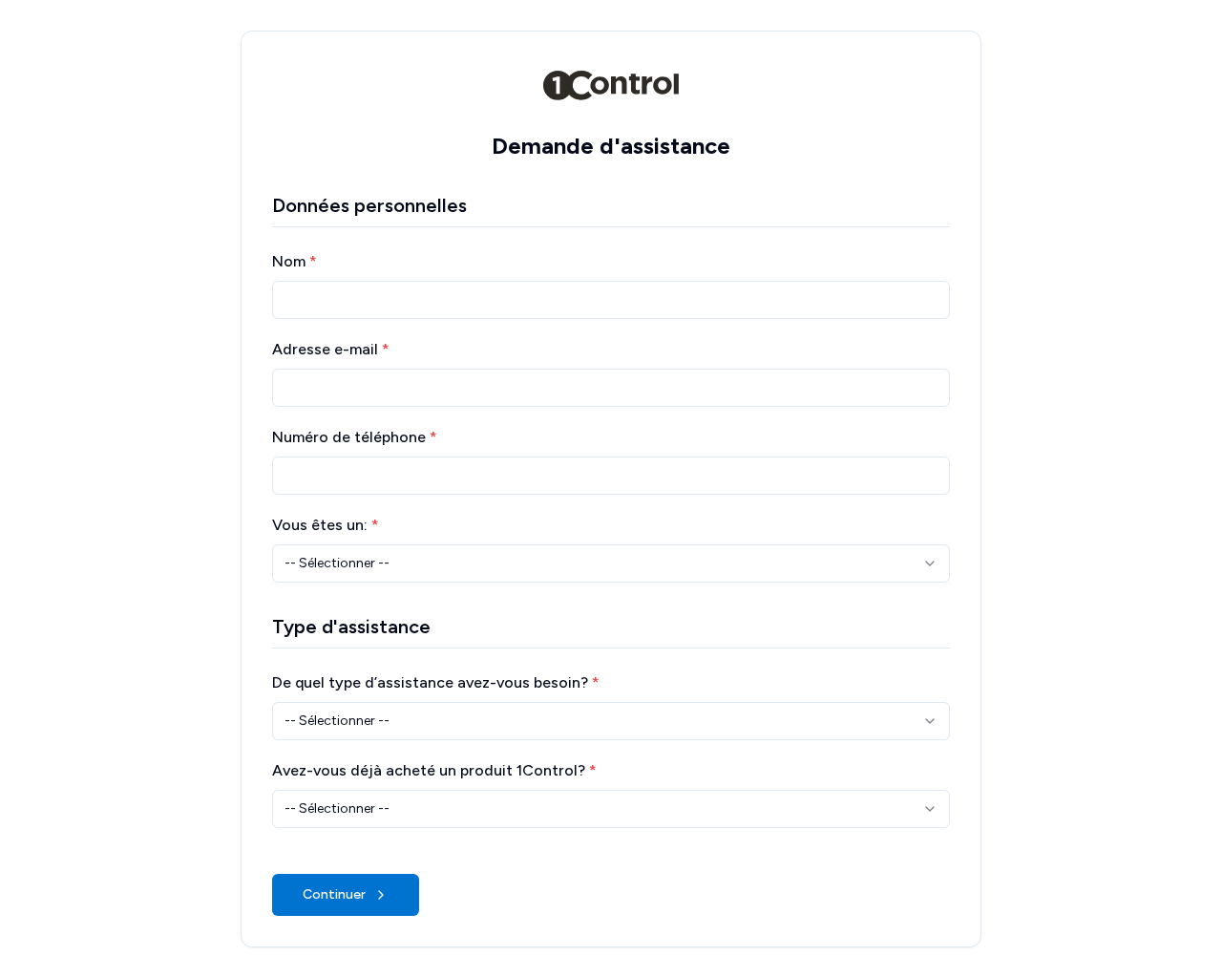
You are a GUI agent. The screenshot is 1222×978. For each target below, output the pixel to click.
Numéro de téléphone (354, 437)
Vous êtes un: (325, 525)
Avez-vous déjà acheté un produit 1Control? (434, 770)
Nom (294, 261)
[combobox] (611, 563)
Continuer (334, 894)
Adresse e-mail (331, 349)
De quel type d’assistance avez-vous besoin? (436, 682)
